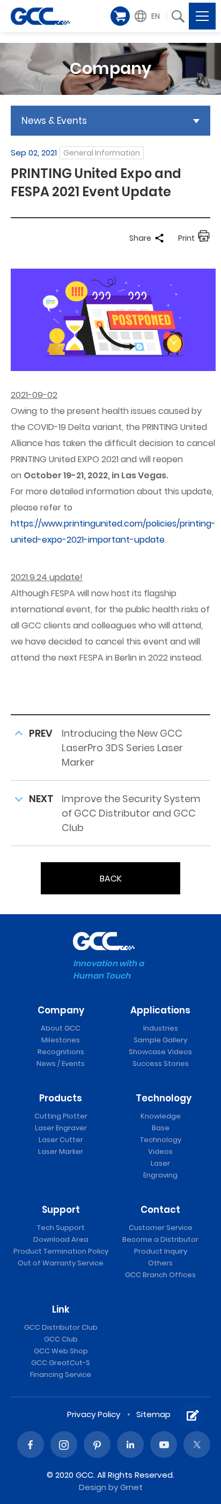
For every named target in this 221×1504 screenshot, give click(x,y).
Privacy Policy (93, 1414)
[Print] (203, 238)
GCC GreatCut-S (60, 1363)
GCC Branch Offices (160, 1275)
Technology (163, 1098)
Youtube (163, 1444)
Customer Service (161, 1228)
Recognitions (61, 1052)
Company (61, 1010)
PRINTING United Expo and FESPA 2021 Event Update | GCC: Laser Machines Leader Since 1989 (40, 16)
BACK (111, 878)
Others (160, 1263)
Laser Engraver (61, 1128)
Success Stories (160, 1063)
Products (60, 1098)
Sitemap (153, 1414)
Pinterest (97, 1444)
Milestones (60, 1040)
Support (61, 1209)
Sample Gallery (160, 1040)
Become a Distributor (160, 1239)
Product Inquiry (160, 1251)
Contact (160, 1209)
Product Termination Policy (60, 1251)
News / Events (60, 1063)
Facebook (30, 1444)
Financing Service (60, 1374)
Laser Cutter (61, 1140)
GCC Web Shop (61, 1351)
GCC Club (61, 1339)
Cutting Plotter (60, 1116)
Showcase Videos (160, 1052)
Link (61, 1309)
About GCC (60, 1028)
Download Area (61, 1239)
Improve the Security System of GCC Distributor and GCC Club (131, 813)
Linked (130, 1444)
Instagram (63, 1444)
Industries (160, 1028)
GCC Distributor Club (61, 1327)
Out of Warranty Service (61, 1263)
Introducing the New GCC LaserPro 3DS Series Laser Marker (122, 748)
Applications (160, 1010)
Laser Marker (60, 1151)
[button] (148, 16)
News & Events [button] (54, 120)
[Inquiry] (191, 1415)
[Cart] (120, 16)
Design (92, 1487)
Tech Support (61, 1228)
